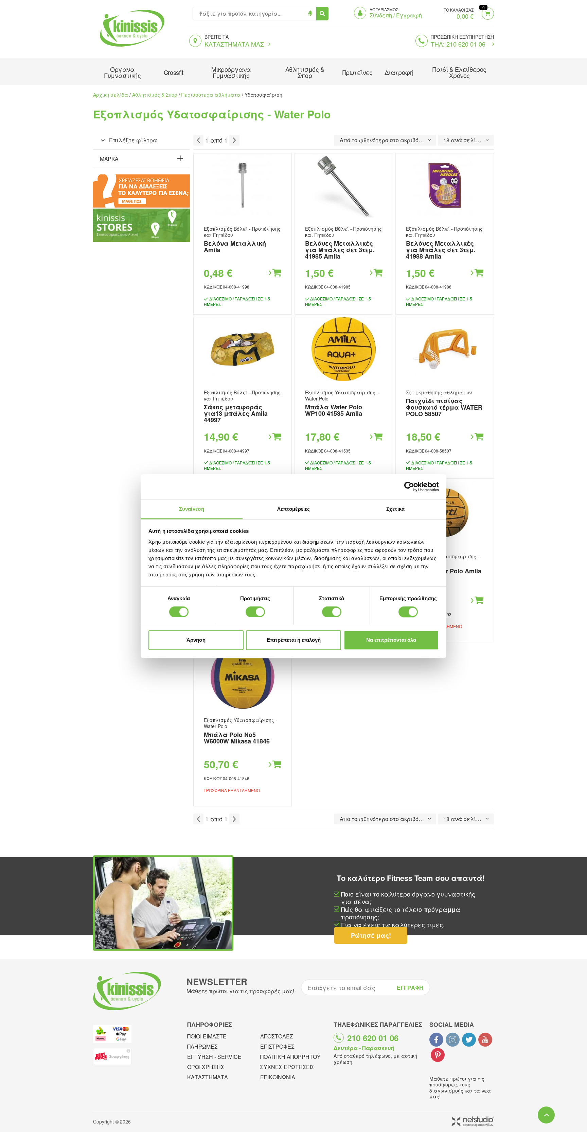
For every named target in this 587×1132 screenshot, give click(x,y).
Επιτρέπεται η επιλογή (294, 640)
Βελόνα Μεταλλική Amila (235, 246)
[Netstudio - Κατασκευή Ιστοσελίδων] (472, 1122)
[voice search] (310, 13)
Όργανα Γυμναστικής (122, 72)
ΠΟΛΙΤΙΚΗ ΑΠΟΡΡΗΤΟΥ (290, 1057)
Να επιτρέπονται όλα (391, 640)
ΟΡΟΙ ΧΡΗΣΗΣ (205, 1067)
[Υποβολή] (322, 13)
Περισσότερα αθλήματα (211, 94)
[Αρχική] (130, 47)
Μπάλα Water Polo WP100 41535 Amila (333, 410)
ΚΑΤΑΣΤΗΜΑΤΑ (207, 1077)
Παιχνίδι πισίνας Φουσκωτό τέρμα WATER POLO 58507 (444, 407)
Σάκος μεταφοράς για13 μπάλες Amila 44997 (236, 413)
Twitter (469, 1040)
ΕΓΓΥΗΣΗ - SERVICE (214, 1057)
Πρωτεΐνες (357, 72)
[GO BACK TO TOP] (546, 1114)
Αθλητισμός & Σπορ (304, 72)
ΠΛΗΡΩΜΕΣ (202, 1046)
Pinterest (438, 1055)
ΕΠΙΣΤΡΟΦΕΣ (277, 1046)
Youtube (485, 1040)
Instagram (453, 1040)
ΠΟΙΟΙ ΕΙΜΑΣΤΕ (207, 1036)
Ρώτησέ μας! (371, 935)
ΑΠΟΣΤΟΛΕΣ (276, 1036)
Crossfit (173, 72)
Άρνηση (196, 640)
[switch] (255, 611)
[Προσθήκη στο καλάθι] (274, 272)
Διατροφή (399, 72)
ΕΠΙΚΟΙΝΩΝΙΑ (277, 1077)
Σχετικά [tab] (395, 509)
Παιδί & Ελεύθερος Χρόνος (459, 72)
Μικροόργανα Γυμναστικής (231, 72)
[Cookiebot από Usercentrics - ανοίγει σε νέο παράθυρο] (409, 486)
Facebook (436, 1040)
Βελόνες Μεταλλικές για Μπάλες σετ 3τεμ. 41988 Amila (441, 250)
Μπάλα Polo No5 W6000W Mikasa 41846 (237, 737)
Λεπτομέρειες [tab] (293, 509)
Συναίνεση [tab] (191, 509)
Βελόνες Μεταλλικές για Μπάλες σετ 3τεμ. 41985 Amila (340, 250)
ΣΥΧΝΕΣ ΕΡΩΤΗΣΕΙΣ (287, 1067)
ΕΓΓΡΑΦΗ (410, 987)
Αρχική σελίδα (110, 94)
